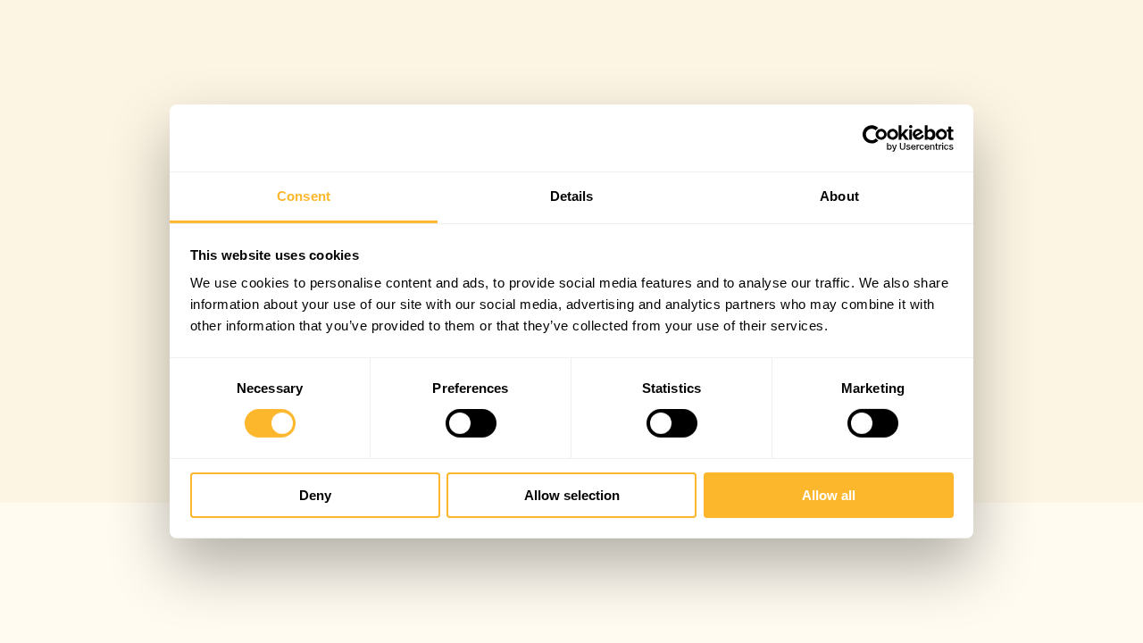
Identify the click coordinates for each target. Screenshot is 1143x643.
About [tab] (839, 196)
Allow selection (572, 495)
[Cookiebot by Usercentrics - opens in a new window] (875, 137)
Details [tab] (572, 196)
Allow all (828, 495)
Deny (315, 495)
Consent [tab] (303, 196)
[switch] (471, 423)
